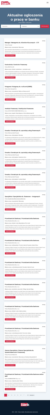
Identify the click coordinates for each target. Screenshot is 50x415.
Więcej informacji (10, 55)
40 (27, 395)
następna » (32, 395)
